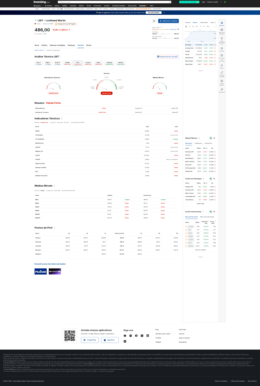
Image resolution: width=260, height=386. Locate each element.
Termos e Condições (221, 381)
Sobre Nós (182, 329)
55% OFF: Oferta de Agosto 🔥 (189, 2)
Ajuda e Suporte (184, 338)
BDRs (96, 9)
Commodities (204, 22)
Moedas (187, 22)
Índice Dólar (189, 64)
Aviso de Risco (252, 381)
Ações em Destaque (193, 179)
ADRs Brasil (89, 9)
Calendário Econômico (118, 5)
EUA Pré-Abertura (69, 9)
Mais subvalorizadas (191, 217)
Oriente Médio (120, 9)
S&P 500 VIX (189, 58)
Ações (37, 9)
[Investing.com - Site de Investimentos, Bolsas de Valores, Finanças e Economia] (42, 2)
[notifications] (221, 2)
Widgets (158, 342)
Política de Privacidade (237, 381)
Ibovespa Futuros (190, 48)
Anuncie (181, 334)
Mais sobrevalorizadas (207, 217)
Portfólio (158, 338)
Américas (105, 9)
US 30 (187, 54)
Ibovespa (188, 45)
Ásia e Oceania (130, 9)
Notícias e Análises (57, 45)
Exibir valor (173, 29)
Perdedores (208, 143)
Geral (37, 45)
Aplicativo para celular (163, 334)
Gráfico (44, 45)
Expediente (183, 342)
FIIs (101, 9)
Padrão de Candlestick (53, 50)
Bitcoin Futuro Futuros (191, 61)
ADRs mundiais (80, 9)
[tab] (39, 63)
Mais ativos (188, 143)
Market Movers (191, 138)
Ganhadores (198, 143)
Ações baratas (157, 9)
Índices (195, 22)
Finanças (71, 45)
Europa (112, 9)
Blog (157, 329)
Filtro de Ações (132, 5)
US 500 (187, 51)
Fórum (88, 45)
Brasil (53, 9)
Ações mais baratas (193, 212)
